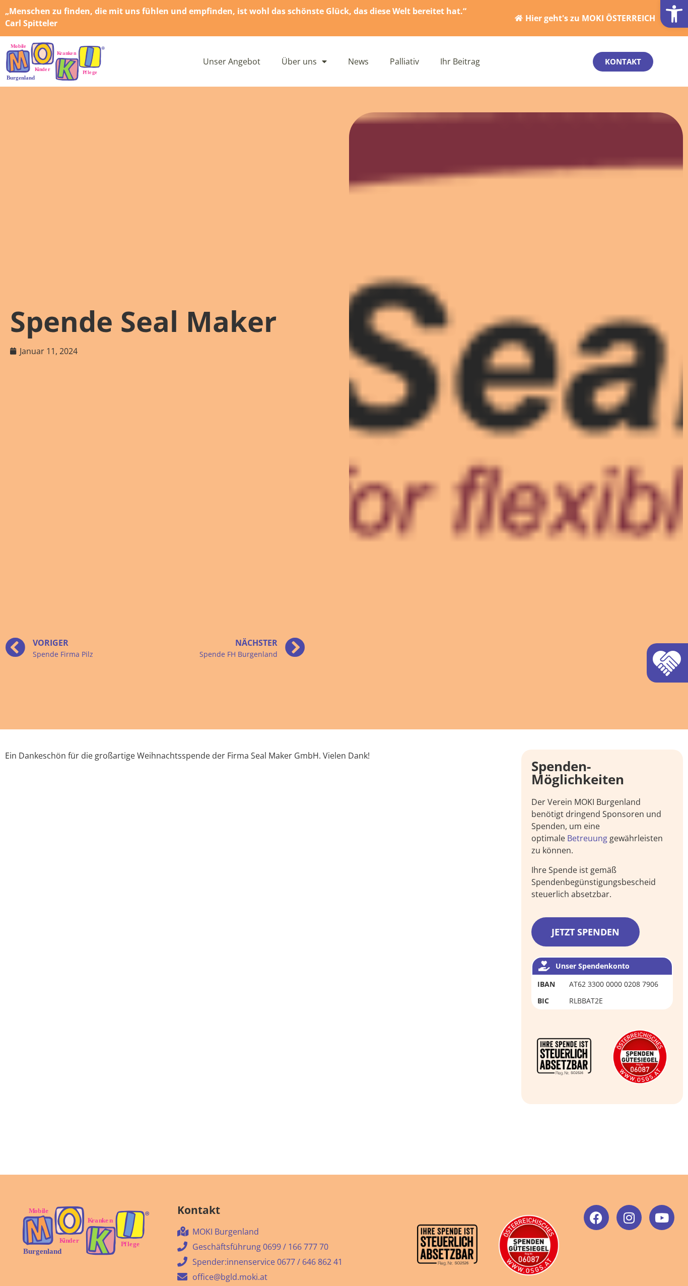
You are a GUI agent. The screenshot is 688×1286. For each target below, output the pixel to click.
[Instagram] (629, 1217)
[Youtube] (661, 1217)
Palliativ (404, 61)
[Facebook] (596, 1217)
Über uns (299, 61)
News (358, 61)
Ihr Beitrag (460, 61)
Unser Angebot (231, 61)
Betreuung (587, 838)
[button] (674, 14)
